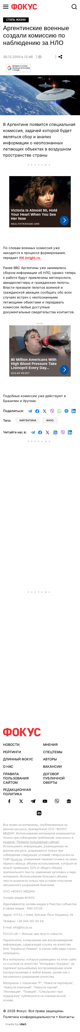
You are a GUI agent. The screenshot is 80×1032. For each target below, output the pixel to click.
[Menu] (5, 6)
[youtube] (45, 801)
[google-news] (69, 801)
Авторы (50, 759)
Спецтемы (52, 752)
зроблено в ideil (16, 1024)
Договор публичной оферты (54, 778)
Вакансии (52, 766)
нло (51, 420)
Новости (11, 745)
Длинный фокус (18, 759)
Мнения (50, 745)
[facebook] (9, 801)
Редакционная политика (17, 792)
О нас (8, 766)
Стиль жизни (16, 19)
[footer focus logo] (22, 732)
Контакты (66, 1017)
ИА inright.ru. (30, 258)
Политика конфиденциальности (29, 1017)
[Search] (74, 6)
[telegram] (33, 801)
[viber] (57, 801)
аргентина (28, 420)
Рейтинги (12, 752)
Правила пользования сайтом (16, 778)
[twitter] (21, 801)
